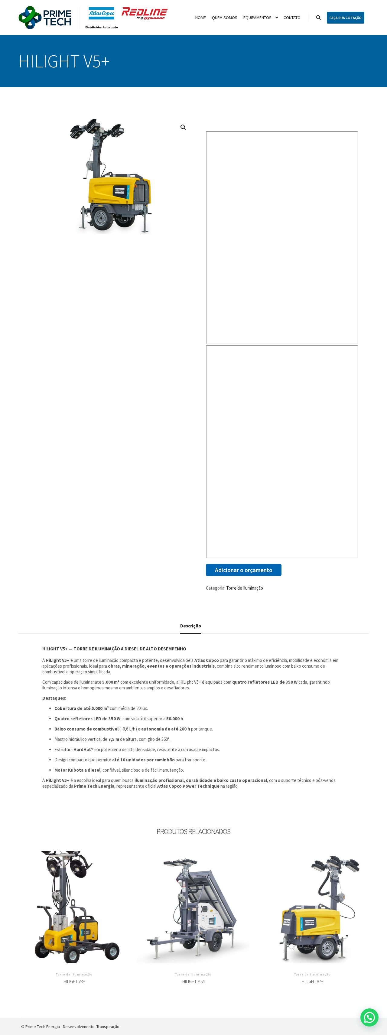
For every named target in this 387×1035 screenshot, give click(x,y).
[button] (183, 127)
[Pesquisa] (318, 18)
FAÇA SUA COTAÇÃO (346, 17)
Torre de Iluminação (244, 588)
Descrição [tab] (190, 626)
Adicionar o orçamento (243, 570)
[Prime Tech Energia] (93, 17)
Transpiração (107, 1026)
